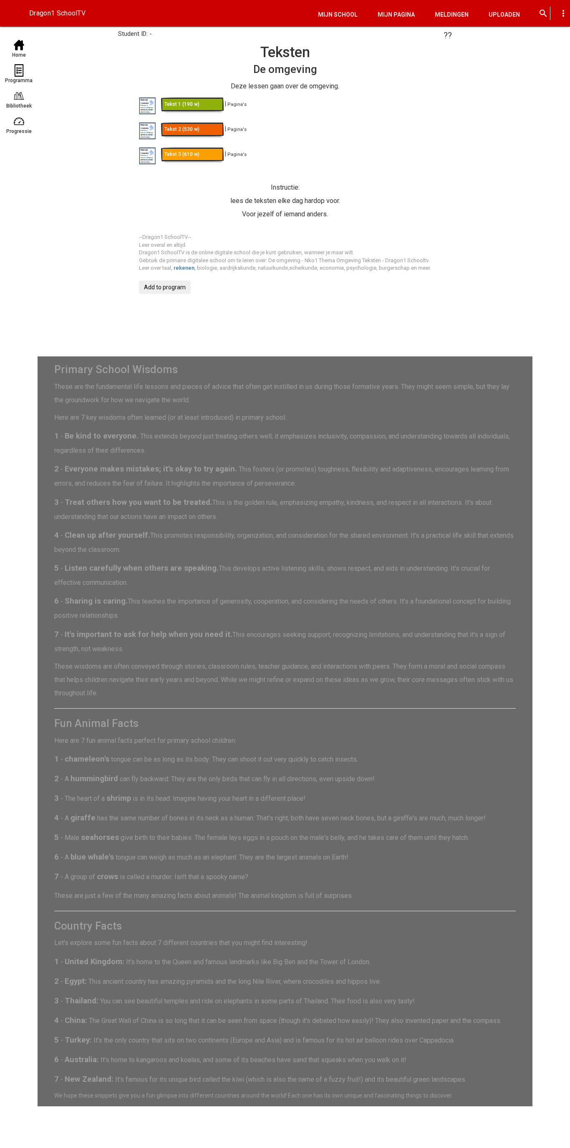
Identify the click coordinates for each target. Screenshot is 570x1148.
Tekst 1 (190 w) (181, 104)
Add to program (165, 287)
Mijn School (338, 14)
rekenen (184, 268)
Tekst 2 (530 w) (181, 129)
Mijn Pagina (396, 14)
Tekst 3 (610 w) (181, 154)
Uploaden (504, 14)
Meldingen (452, 14)
